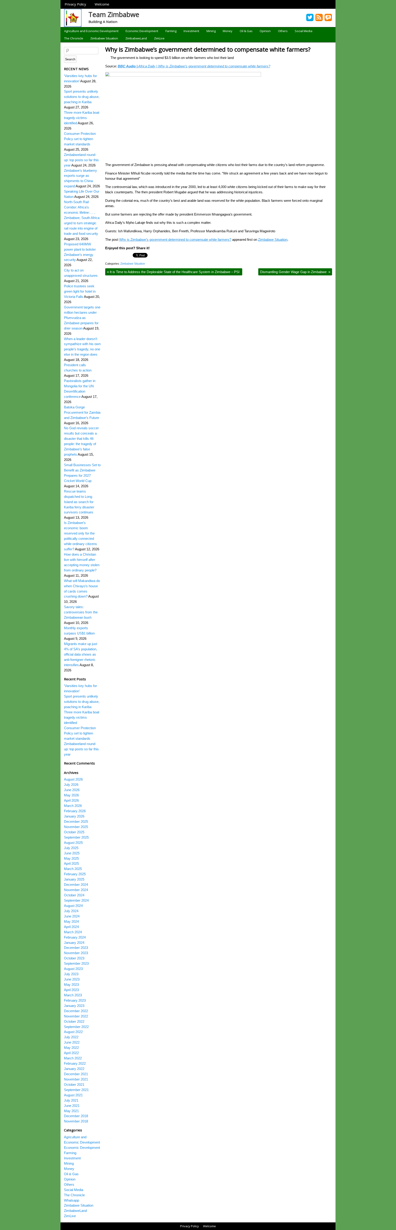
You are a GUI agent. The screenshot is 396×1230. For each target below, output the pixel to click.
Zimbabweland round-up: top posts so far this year (81, 160)
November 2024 (76, 890)
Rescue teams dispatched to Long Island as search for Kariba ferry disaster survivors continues (79, 501)
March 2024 (73, 932)
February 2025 (75, 874)
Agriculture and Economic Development (91, 31)
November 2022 (76, 1016)
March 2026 (73, 806)
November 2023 (76, 953)
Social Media (303, 31)
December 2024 (76, 884)
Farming (170, 31)
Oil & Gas (246, 31)
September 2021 (76, 1090)
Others (283, 31)
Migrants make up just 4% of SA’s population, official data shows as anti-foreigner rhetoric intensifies (80, 654)
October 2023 (74, 958)
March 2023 (73, 995)
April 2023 (71, 990)
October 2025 (74, 832)
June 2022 (72, 1042)
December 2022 (76, 1011)
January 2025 (74, 879)
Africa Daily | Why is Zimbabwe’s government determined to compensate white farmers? (194, 66)
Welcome (102, 4)
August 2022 (73, 1032)
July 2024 (71, 911)
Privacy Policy (75, 4)
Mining (211, 31)
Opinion (265, 31)
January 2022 (74, 1069)
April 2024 (71, 927)
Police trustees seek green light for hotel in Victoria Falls (80, 291)
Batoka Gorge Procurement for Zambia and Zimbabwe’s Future (82, 412)
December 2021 (76, 1074)
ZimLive (159, 38)
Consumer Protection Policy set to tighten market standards (80, 139)
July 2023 (71, 974)
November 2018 (76, 1121)
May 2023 (71, 984)
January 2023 (74, 1006)
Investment (191, 31)
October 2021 (74, 1084)
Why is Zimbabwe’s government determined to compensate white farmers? (208, 49)
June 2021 (72, 1106)
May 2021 (71, 1111)
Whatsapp (71, 1200)
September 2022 (76, 1027)
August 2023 (73, 969)
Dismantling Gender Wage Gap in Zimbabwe (295, 272)
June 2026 (72, 790)
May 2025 (71, 858)
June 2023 (72, 979)
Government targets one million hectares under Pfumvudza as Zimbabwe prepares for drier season (82, 317)
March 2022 (73, 1058)
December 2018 (76, 1116)
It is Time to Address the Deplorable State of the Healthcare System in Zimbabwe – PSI (173, 272)
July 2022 (71, 1037)
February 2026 (75, 811)
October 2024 (74, 895)
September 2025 (76, 837)
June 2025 (72, 853)
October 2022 (74, 1021)
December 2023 (76, 948)
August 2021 (73, 1095)
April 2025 (71, 863)
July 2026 (71, 785)
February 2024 (75, 937)
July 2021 (71, 1100)
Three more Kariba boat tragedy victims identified (81, 118)
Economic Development (142, 31)
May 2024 (71, 921)
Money (227, 31)
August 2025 (73, 843)
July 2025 (71, 848)
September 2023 (76, 963)
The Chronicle (73, 38)
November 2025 (76, 827)
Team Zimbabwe (113, 14)
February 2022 (75, 1063)
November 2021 (76, 1079)
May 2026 (71, 795)
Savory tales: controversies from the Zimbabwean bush (81, 612)
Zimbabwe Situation (104, 38)
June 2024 (72, 916)
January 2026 (74, 816)
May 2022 (71, 1048)
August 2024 (73, 906)
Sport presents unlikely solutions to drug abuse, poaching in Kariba (81, 96)
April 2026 (71, 800)
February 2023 (75, 1000)
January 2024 (74, 943)
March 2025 (73, 869)
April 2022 (71, 1053)
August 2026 (73, 779)
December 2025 (76, 821)
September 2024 (76, 900)
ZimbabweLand (136, 38)
